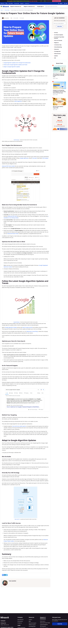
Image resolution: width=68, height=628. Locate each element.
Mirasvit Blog (7, 10)
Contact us (27, 3)
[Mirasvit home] (9, 617)
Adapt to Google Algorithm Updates (12, 66)
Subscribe (59, 26)
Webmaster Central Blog (32, 331)
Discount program (32, 623)
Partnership (16, 3)
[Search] (46, 6)
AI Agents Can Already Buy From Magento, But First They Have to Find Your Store (59, 91)
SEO (11, 18)
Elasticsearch (42, 621)
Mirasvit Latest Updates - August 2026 (58, 107)
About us (2, 3)
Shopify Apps (40, 6)
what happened (18, 101)
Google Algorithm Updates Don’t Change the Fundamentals (17, 62)
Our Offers (11, 3)
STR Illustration (16, 139)
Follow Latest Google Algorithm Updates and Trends (15, 64)
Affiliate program (32, 624)
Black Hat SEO (17, 519)
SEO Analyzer (45, 158)
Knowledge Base (32, 626)
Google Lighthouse (24, 158)
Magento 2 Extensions (15, 6)
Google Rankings (16, 322)
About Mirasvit (20, 619)
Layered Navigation (44, 624)
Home (2, 10)
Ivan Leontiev (6, 18)
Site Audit (34, 158)
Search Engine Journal (27, 327)
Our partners (20, 621)
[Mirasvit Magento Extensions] (5, 6)
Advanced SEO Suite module (8, 166)
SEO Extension (43, 626)
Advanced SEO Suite (12, 216)
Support (22, 3)
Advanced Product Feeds (12, 233)
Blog (6, 3)
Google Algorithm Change (11, 327)
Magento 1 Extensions (29, 6)
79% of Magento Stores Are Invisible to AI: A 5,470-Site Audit (58, 75)
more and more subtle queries (19, 426)
